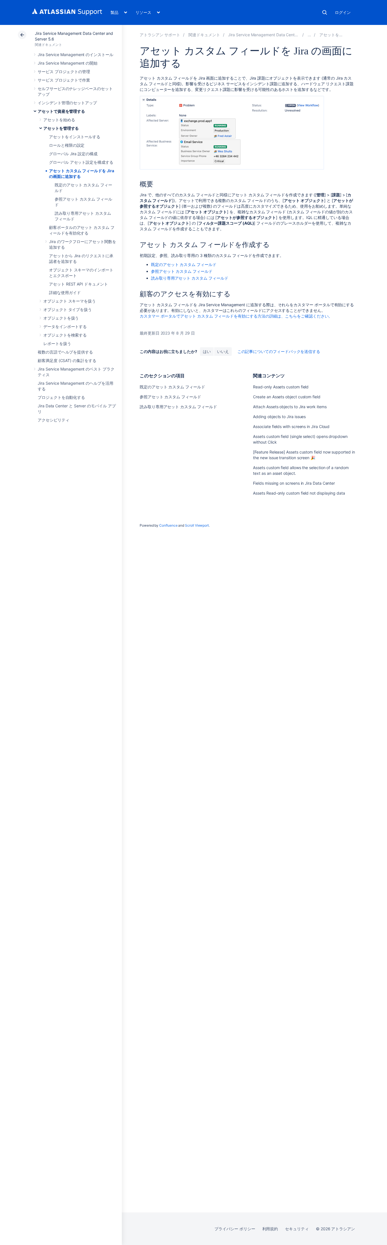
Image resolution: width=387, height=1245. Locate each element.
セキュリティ (297, 1228)
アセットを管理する (61, 128)
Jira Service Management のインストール (75, 54)
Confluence (168, 525)
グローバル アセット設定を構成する (81, 162)
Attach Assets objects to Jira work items (289, 406)
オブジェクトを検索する (65, 335)
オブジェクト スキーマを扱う (69, 301)
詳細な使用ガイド (64, 292)
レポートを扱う (57, 343)
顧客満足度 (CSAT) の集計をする (67, 360)
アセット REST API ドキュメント (78, 284)
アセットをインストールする (74, 136)
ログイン (343, 12)
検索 (324, 12)
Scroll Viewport (197, 525)
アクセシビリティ (53, 420)
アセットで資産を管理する (61, 111)
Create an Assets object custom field (286, 396)
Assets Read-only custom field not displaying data (299, 493)
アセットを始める (59, 119)
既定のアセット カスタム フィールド (183, 264)
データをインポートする (65, 326)
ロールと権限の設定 (66, 145)
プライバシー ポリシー (234, 1228)
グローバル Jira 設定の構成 (73, 153)
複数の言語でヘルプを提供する (65, 352)
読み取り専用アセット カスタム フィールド (189, 278)
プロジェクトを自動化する (61, 397)
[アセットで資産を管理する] (309, 34)
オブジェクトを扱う (61, 318)
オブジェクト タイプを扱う (67, 309)
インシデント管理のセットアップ (67, 102)
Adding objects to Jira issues (279, 416)
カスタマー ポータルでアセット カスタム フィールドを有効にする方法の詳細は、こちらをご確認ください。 (236, 316)
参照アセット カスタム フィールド (181, 271)
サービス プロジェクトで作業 (64, 80)
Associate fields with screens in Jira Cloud (291, 426)
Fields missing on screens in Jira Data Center (294, 483)
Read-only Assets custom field (281, 386)
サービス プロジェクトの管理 (64, 71)
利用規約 (270, 1228)
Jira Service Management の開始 (67, 63)
